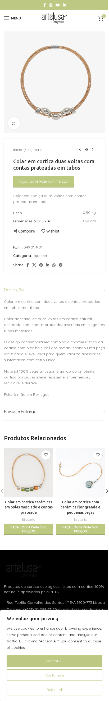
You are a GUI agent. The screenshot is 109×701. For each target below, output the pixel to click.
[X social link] (34, 265)
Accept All (54, 660)
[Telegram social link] (60, 265)
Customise (54, 675)
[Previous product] (80, 149)
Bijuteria (35, 149)
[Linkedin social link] (64, 5)
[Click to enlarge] (14, 123)
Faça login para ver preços (44, 182)
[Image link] (24, 569)
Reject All (55, 689)
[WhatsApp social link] (54, 265)
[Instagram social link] (51, 5)
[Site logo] (54, 17)
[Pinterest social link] (41, 265)
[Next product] (92, 149)
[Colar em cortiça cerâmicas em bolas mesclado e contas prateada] (28, 472)
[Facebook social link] (44, 5)
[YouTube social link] (57, 5)
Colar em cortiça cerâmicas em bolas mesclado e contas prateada (28, 507)
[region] (54, 655)
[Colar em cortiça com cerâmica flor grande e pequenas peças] (80, 472)
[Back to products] (86, 149)
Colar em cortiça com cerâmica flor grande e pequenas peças (80, 507)
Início (17, 149)
